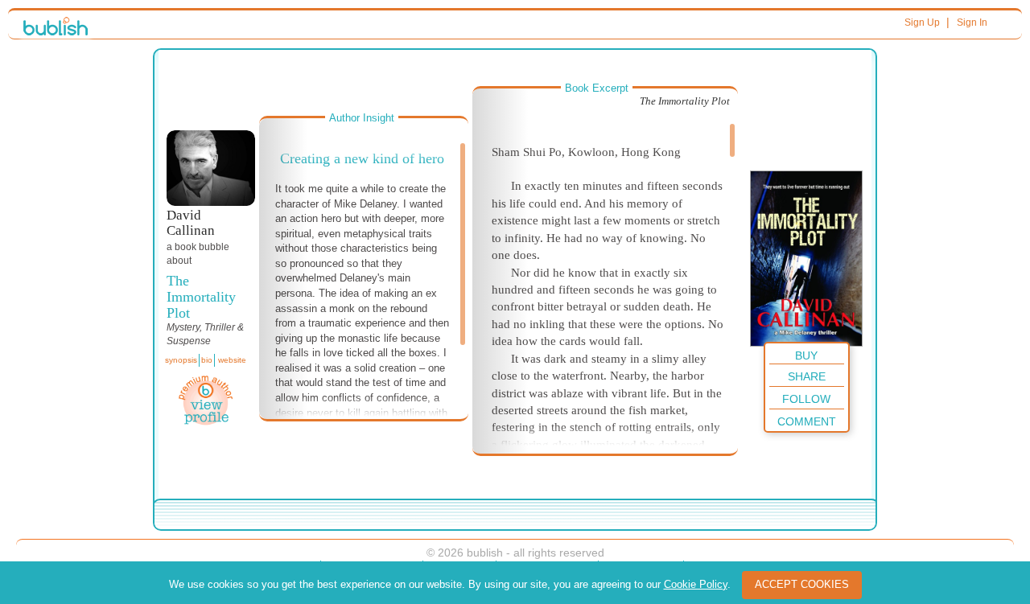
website (232, 359)
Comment (806, 421)
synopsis (181, 359)
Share (807, 376)
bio (206, 359)
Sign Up (922, 22)
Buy (806, 355)
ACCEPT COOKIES (802, 584)
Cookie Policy (695, 584)
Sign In (972, 22)
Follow (806, 398)
